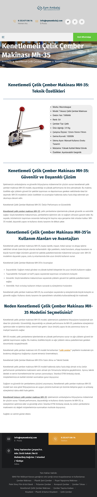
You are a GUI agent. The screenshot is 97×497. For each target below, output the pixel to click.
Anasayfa (6, 61)
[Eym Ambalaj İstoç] (48, 8)
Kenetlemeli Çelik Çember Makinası (33, 61)
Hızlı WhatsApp (84, 37)
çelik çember (65, 350)
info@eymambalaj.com (51, 20)
